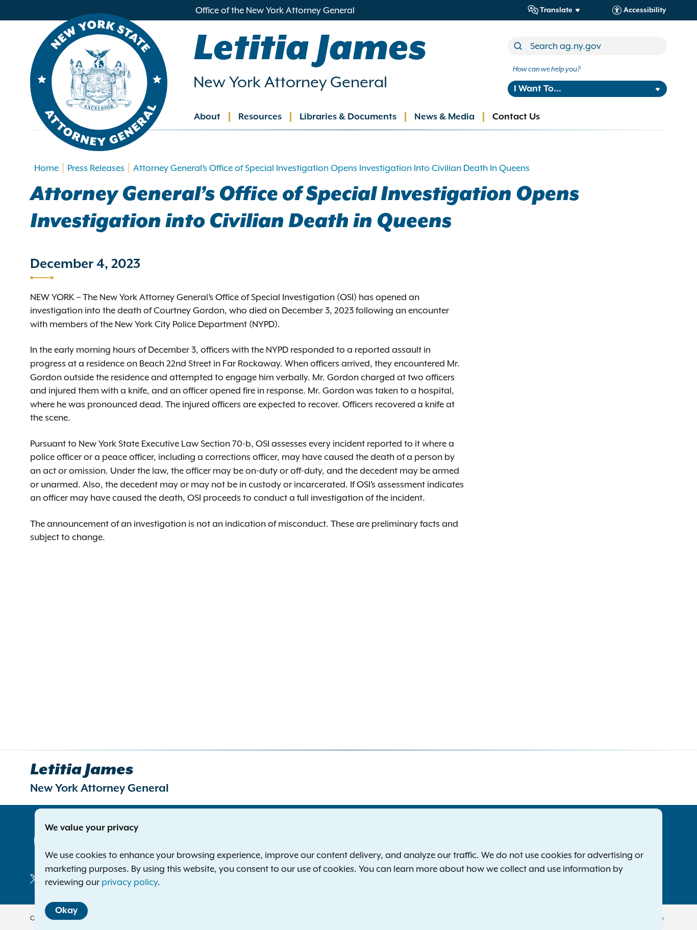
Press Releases (96, 168)
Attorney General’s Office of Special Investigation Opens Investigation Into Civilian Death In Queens (331, 168)
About (207, 117)
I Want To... (537, 89)
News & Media (444, 117)
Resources (260, 117)
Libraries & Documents (348, 117)
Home (46, 168)
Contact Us (516, 117)
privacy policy (130, 882)
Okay (66, 910)
